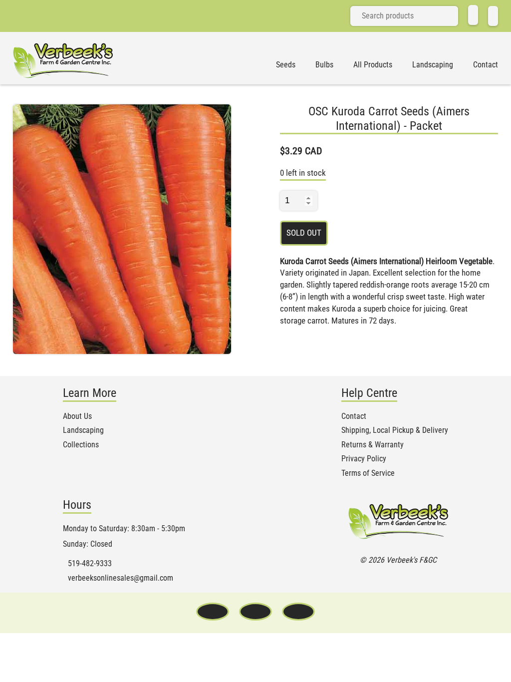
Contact (485, 64)
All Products (372, 64)
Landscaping (432, 64)
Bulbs (324, 64)
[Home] (473, 15)
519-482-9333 (90, 563)
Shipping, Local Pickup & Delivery (394, 430)
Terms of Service (368, 473)
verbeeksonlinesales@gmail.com (120, 578)
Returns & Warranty (372, 444)
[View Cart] (493, 16)
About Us (77, 416)
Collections (81, 444)
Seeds (285, 64)
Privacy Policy (363, 458)
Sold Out (303, 233)
